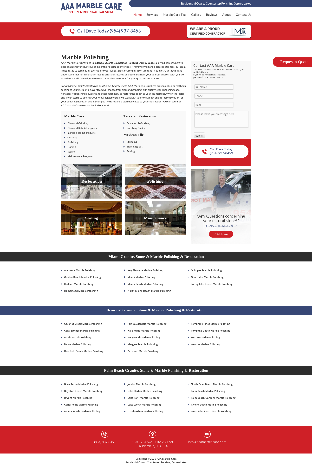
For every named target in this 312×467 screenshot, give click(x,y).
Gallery (196, 14)
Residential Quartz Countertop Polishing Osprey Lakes (156, 462)
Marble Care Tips (174, 14)
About (226, 14)
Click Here (221, 234)
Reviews (211, 14)
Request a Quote (294, 61)
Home (137, 14)
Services (152, 14)
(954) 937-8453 (105, 442)
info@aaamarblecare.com (207, 442)
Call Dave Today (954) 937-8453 (109, 30)
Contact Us (243, 14)
